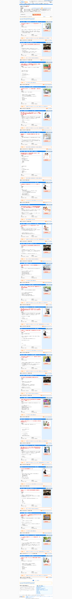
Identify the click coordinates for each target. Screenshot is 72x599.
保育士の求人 (33, 219)
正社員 (25, 3)
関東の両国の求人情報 (39, 587)
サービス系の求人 (28, 82)
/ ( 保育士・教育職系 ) (25, 204)
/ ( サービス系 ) (26, 62)
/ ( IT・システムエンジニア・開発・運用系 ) (29, 182)
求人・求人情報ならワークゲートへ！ (22, 596)
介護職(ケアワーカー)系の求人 (29, 106)
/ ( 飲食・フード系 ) (28, 42)
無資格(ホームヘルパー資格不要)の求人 (43, 106)
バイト (29, 3)
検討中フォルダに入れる (48, 21)
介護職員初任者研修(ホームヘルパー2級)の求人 (44, 239)
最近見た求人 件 (46, 3)
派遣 (33, 3)
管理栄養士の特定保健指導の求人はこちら (30, 597)
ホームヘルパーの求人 (35, 106)
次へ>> (44, 16)
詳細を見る (47, 50)
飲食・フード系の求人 (28, 393)
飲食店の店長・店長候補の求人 (35, 393)
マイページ (37, 3)
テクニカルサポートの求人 (40, 350)
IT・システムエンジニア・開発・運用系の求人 (31, 200)
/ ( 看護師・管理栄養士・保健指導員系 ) (30, 132)
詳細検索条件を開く (23, 14)
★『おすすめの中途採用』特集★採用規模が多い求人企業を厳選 (27, 18)
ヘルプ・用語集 (40, 3)
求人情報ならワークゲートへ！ (23, 1)
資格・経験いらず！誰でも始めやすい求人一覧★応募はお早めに (27, 19)
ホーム (21, 3)
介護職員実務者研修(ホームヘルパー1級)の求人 (44, 324)
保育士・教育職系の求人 (29, 219)
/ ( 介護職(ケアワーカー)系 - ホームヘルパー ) (33, 21)
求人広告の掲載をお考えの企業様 (49, 0)
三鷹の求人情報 (38, 592)
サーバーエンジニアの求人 (40, 200)
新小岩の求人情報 (38, 593)
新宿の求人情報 (38, 591)
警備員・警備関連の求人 (33, 82)
